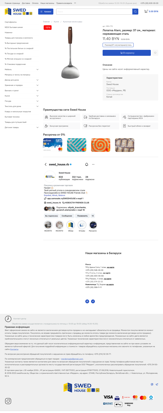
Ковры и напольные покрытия (18, 111)
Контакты (14, 349)
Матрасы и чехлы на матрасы (17, 74)
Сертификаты (11, 22)
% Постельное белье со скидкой (19, 48)
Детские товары (12, 127)
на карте (110, 267)
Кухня (56, 21)
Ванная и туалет (12, 90)
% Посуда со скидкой (14, 53)
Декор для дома (12, 80)
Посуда (8, 101)
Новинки (8, 32)
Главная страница (12, 3)
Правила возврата (64, 3)
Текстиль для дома (13, 106)
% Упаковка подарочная (15, 64)
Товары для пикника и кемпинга (19, 38)
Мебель (8, 69)
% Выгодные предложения (16, 43)
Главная (46, 21)
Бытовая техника (12, 117)
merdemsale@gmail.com (72, 359)
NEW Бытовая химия (14, 27)
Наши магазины (47, 3)
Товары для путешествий (15, 122)
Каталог (47, 11)
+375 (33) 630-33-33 (149, 3)
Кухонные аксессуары (72, 21)
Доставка (26, 3)
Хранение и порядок (14, 85)
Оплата (35, 3)
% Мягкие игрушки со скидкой (18, 59)
